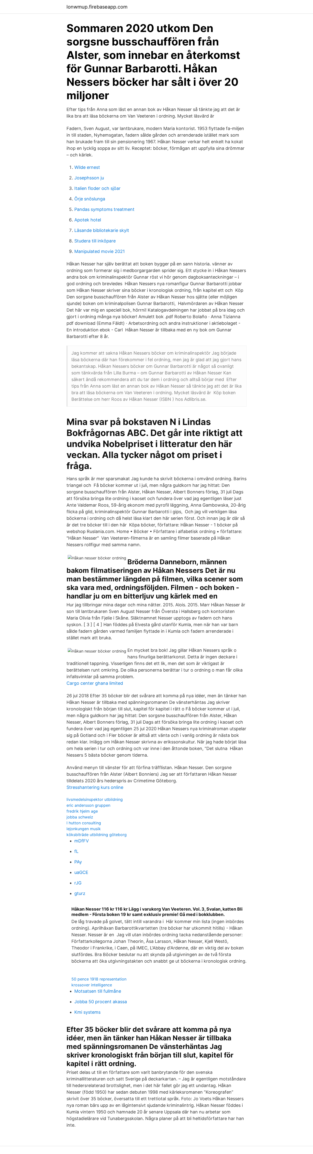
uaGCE (81, 872)
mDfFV (81, 840)
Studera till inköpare (95, 240)
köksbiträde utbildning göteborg (97, 834)
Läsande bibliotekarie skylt (101, 230)
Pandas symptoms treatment (104, 209)
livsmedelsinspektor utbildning (95, 799)
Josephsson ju (89, 177)
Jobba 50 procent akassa (100, 1001)
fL (76, 851)
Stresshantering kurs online (95, 787)
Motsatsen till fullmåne (97, 991)
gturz (79, 893)
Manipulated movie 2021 (99, 251)
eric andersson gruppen (88, 805)
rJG (77, 882)
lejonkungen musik (84, 828)
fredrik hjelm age (82, 811)
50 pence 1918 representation (98, 979)
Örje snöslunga (89, 198)
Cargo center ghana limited (95, 683)
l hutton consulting (84, 822)
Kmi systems (87, 1012)
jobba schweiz (80, 817)
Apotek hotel (87, 219)
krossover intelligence (91, 984)
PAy (78, 861)
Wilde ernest (87, 167)
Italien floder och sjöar (97, 188)
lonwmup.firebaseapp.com (97, 6)
